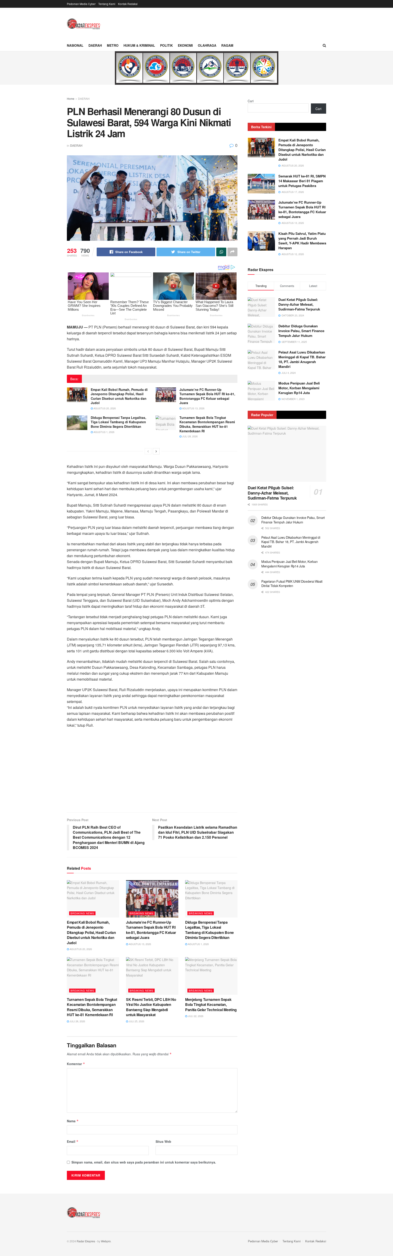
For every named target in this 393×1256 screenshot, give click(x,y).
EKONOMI (185, 45)
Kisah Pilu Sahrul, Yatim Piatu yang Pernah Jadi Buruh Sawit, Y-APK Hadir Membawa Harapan (302, 240)
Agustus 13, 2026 (192, 408)
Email (72, 1141)
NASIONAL (75, 45)
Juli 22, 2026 (195, 1016)
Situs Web (163, 1141)
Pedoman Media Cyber (81, 4)
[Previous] (148, 451)
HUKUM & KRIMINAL (139, 45)
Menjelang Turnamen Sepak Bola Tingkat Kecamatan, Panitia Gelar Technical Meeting (211, 1004)
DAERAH (95, 45)
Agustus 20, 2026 (104, 408)
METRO (112, 45)
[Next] (156, 451)
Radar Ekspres (86, 1241)
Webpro (106, 1241)
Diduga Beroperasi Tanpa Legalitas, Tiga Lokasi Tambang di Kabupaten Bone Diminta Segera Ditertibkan (118, 422)
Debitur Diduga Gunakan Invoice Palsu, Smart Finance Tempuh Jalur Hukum (301, 330)
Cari (251, 101)
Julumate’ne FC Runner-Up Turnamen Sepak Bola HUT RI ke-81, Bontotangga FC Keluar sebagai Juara (207, 396)
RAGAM (227, 45)
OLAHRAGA (207, 45)
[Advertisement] (152, 774)
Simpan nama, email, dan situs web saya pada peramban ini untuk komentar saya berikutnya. (143, 1162)
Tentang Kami (106, 4)
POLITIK (166, 45)
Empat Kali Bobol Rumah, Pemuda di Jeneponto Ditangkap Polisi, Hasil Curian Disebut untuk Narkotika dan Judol (119, 396)
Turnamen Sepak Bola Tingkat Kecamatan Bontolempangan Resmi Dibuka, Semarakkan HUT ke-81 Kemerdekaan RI (207, 424)
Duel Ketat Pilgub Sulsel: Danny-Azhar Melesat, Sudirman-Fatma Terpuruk (299, 304)
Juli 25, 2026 (136, 1021)
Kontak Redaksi (128, 4)
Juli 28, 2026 (189, 436)
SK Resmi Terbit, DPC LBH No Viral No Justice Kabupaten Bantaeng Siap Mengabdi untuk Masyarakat (151, 1007)
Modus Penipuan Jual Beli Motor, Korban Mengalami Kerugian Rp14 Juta (299, 388)
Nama (73, 1121)
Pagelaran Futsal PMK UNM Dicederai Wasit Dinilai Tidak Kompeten (291, 583)
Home (70, 98)
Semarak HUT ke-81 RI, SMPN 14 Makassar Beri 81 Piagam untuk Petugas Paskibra (302, 181)
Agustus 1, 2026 (103, 432)
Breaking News (82, 913)
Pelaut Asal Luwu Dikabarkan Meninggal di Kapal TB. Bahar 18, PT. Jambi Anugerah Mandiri (302, 359)
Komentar (76, 1063)
